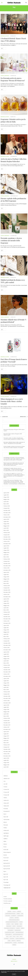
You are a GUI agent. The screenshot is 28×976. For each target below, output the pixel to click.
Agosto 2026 (6, 492)
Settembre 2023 (7, 570)
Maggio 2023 (6, 579)
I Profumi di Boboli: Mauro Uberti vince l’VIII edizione (13, 39)
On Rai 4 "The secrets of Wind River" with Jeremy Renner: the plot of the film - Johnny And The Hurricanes (13, 481)
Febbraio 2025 (7, 532)
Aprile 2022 (6, 607)
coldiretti (13, 915)
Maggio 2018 (6, 711)
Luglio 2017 (6, 733)
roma (9, 940)
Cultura (2, 396)
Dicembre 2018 (7, 696)
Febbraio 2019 (7, 691)
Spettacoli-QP (7, 866)
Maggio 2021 (6, 632)
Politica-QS (6, 830)
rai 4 (18, 936)
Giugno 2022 (6, 603)
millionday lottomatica (9, 928)
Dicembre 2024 (7, 537)
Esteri (5, 814)
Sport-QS (6, 879)
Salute (5, 841)
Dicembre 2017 (7, 722)
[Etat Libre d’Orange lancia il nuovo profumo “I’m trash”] (14, 345)
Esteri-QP (6, 816)
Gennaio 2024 (6, 561)
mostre (18, 928)
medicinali (9, 926)
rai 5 (21, 936)
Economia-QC (7, 811)
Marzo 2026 (6, 503)
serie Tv (13, 940)
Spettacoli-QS (7, 868)
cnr (22, 913)
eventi (20, 921)
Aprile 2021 (6, 634)
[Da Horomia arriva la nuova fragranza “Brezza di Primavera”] (14, 64)
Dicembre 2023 (7, 563)
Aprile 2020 (6, 660)
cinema (18, 913)
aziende (9, 911)
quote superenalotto (18, 934)
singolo (18, 940)
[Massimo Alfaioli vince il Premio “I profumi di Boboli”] (14, 305)
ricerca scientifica (20, 938)
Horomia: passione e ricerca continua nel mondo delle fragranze (11, 240)
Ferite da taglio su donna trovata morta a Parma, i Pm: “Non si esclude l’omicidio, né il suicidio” (14, 447)
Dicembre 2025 (7, 510)
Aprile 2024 (6, 554)
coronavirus (20, 915)
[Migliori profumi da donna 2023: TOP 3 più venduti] (14, 266)
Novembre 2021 (7, 618)
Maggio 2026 (6, 499)
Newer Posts (23, 416)
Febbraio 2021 (7, 638)
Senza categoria (7, 852)
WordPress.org (7, 903)
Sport (5, 871)
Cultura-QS (6, 805)
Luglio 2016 (6, 760)
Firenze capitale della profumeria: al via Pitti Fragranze (13, 199)
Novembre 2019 (7, 671)
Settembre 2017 (7, 729)
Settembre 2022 (7, 596)
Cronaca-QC (6, 789)
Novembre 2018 (7, 698)
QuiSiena (5, 838)
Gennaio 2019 (6, 694)
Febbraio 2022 (7, 612)
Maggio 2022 (6, 605)
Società (7, 116)
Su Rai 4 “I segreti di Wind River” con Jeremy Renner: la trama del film (14, 483)
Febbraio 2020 (7, 665)
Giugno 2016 (6, 762)
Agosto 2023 (6, 572)
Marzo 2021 (6, 636)
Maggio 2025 (6, 526)
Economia (6, 808)
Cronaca (2, 75)
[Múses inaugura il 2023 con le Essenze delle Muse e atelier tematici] (14, 384)
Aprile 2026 (6, 501)
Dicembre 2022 (7, 590)
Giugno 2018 (6, 709)
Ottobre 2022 (6, 594)
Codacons (7, 915)
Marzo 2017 (6, 742)
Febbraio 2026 (7, 506)
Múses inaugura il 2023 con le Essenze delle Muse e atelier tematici (12, 401)
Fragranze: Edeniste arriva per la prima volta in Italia (13, 120)
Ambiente (6, 775)
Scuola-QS (6, 849)
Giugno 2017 (6, 736)
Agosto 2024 (6, 545)
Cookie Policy (4, 972)
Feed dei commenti (8, 901)
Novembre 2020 (7, 645)
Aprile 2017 (6, 740)
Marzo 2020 (6, 663)
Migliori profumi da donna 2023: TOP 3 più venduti (13, 281)
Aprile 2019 (6, 687)
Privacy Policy (14, 961)
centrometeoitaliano (10, 913)
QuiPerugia (6, 835)
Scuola (5, 846)
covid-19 (11, 917)
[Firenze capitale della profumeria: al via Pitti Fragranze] (14, 184)
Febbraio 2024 (7, 559)
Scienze (5, 844)
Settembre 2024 (7, 543)
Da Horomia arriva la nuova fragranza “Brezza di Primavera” (13, 79)
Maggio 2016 (6, 764)
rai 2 (11, 936)
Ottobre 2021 (6, 621)
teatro (15, 942)
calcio (14, 911)
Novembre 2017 (7, 725)
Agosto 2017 (6, 731)
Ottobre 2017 (6, 727)
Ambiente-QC (7, 778)
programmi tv (9, 934)
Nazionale (7, 75)
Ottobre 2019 (6, 674)
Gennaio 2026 (6, 508)
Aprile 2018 (6, 714)
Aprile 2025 (6, 528)
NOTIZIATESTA (17, 930)
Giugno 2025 (6, 523)
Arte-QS (5, 784)
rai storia (12, 938)
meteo (14, 926)
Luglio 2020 (6, 654)
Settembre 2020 (7, 649)
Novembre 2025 (7, 512)
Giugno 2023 (6, 576)
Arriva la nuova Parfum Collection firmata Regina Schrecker (13, 160)
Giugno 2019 (6, 683)
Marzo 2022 (6, 610)
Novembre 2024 (7, 539)
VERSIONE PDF (7, 887)
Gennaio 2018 (6, 720)
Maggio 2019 (6, 685)
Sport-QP (6, 876)
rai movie (6, 938)
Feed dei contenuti (8, 898)
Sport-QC (6, 874)
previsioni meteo (19, 932)
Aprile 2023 (6, 581)
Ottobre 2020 (7, 647)
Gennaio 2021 (6, 641)
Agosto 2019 (6, 678)
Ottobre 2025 (6, 514)
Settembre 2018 (7, 702)
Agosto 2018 (6, 705)
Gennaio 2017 (6, 747)
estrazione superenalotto (12, 921)
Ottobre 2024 (6, 541)
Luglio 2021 (6, 627)
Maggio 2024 (6, 552)
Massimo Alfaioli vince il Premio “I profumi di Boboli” (13, 320)
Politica (5, 827)
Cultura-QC (6, 800)
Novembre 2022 (7, 592)
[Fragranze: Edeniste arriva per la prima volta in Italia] (14, 105)
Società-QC (6, 857)
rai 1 (7, 936)
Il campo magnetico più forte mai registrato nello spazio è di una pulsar (14, 459)
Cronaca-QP (6, 792)
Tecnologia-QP (7, 885)
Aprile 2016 (6, 767)
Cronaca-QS (6, 794)
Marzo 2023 (6, 583)
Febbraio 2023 (7, 585)
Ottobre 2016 (6, 753)
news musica (10, 930)
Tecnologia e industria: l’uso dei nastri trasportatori (13, 464)
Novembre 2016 (7, 751)
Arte (5, 781)
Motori (5, 822)
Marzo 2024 (6, 556)
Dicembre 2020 (7, 643)
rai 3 (14, 936)
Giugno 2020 (6, 656)
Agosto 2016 (6, 758)
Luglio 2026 (6, 495)
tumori (14, 944)
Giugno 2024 (6, 550)
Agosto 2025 (6, 519)
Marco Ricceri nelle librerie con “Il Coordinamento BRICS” (14, 476)
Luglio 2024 (6, 548)
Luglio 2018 (6, 707)
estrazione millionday (14, 919)
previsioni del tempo (9, 932)
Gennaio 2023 (6, 587)
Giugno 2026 (6, 497)
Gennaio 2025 (6, 534)
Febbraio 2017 (7, 744)
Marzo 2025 (6, 530)
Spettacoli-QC (7, 863)
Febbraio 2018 (7, 718)
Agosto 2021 (6, 625)
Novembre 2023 (7, 565)
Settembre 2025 (7, 517)
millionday (19, 926)
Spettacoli (6, 860)
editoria (16, 917)
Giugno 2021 (6, 629)
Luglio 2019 (6, 680)
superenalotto (8, 942)
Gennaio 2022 (6, 614)
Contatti (14, 959)
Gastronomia (6, 819)
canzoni (19, 911)
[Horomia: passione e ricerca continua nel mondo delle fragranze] (14, 223)
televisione (20, 942)
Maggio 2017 (6, 738)
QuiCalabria (6, 833)
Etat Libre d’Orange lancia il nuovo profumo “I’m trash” (14, 360)
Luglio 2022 (6, 601)
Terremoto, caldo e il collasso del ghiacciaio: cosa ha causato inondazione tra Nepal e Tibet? (14, 438)
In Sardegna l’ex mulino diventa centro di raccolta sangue (14, 470)
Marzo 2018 (6, 716)
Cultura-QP (6, 803)
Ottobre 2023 (6, 568)
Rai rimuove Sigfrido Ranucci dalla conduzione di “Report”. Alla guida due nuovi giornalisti (14, 443)
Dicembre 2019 (7, 669)
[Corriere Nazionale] (14, 2)
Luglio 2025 (6, 521)
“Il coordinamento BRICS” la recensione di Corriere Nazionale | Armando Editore (13, 474)
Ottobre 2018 (6, 700)
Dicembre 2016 (7, 749)
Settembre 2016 (7, 756)
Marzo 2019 (6, 689)
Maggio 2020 (6, 658)
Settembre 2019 (7, 676)
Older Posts (5, 416)
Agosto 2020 (6, 652)
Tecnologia (6, 882)
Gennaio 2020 (7, 667)
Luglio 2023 (6, 574)
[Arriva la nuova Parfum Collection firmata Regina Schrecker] (14, 144)
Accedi (5, 896)
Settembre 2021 (7, 623)
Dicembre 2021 (7, 616)
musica (22, 928)
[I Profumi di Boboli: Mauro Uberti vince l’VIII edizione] (14, 24)
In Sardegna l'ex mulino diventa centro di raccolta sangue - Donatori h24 (12, 469)
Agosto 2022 (6, 598)
